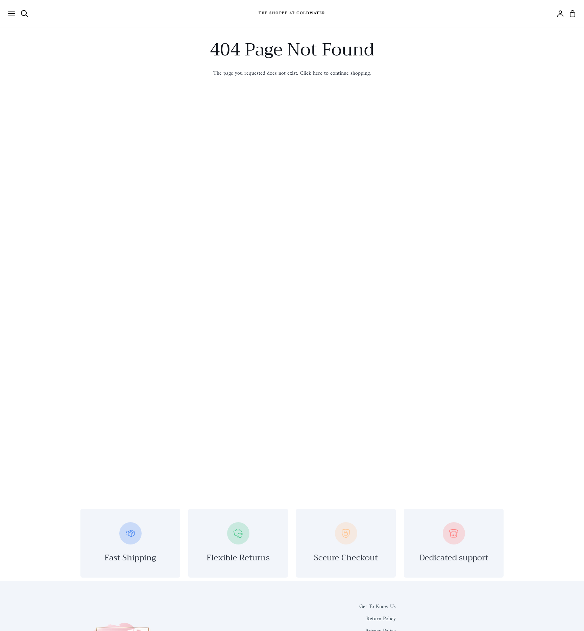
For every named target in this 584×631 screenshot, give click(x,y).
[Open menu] (8, 13)
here (317, 73)
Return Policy (381, 619)
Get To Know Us (377, 606)
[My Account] (558, 13)
